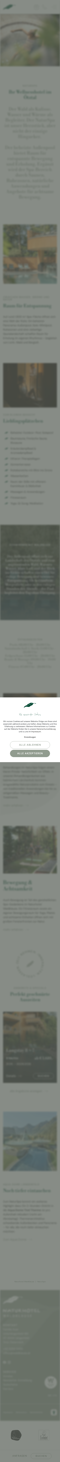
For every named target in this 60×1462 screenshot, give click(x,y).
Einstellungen (30, 737)
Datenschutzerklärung (46, 729)
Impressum (36, 731)
